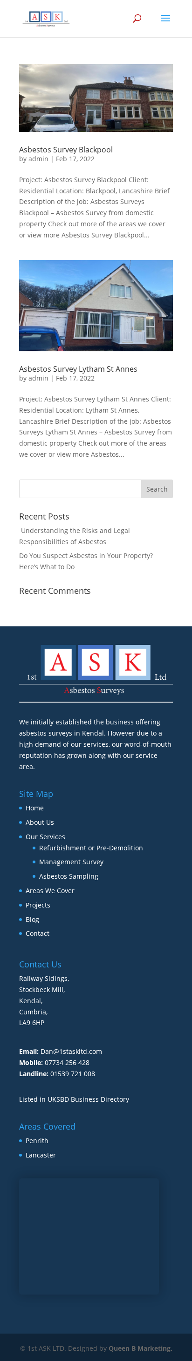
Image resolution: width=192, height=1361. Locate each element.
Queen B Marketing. (140, 1348)
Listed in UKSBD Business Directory (74, 1099)
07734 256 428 (67, 1062)
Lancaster (41, 1155)
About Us (40, 822)
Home (35, 807)
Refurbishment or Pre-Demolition (91, 847)
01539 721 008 (72, 1073)
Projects (38, 905)
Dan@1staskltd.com (71, 1051)
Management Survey (71, 861)
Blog (32, 919)
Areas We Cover (50, 890)
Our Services (45, 836)
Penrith (37, 1140)
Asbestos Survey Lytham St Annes (78, 369)
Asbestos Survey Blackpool (66, 150)
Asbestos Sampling (68, 876)
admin (38, 158)
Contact (37, 933)
